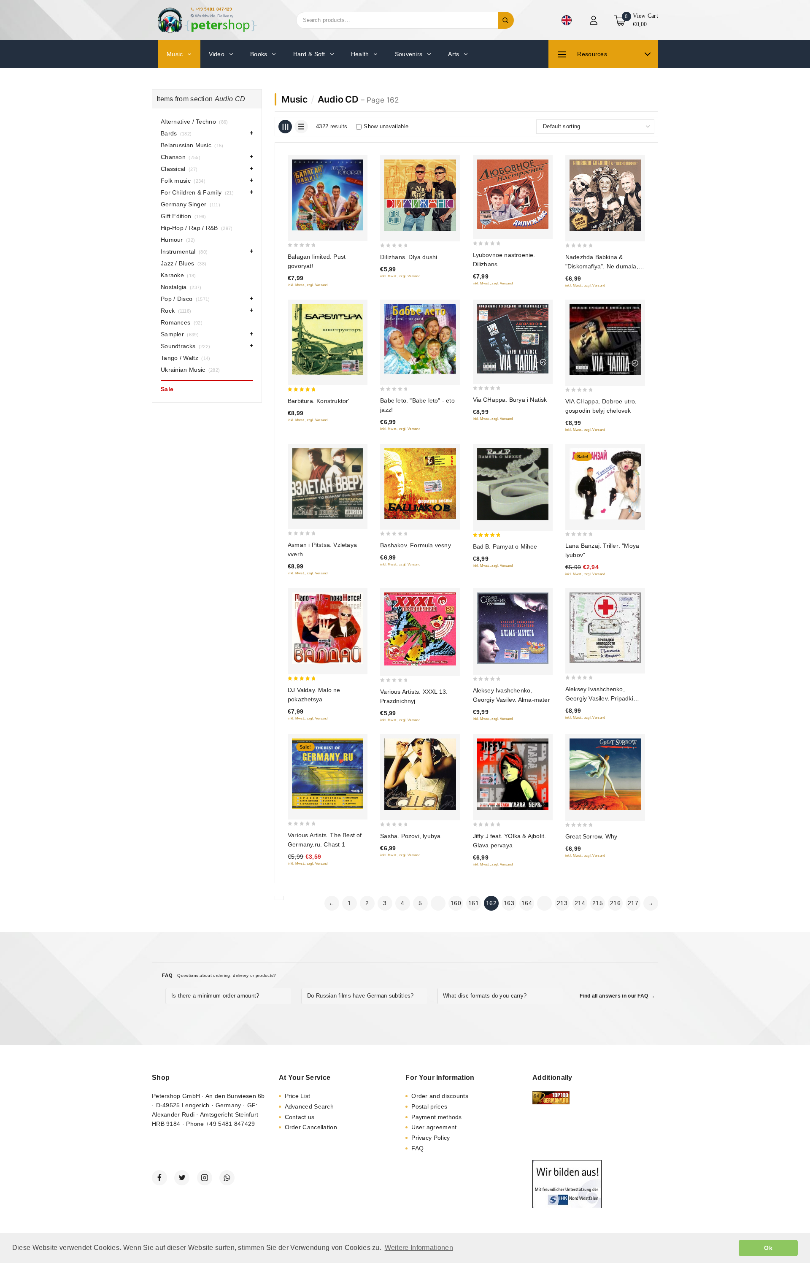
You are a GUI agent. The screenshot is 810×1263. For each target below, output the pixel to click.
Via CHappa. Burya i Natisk (510, 399)
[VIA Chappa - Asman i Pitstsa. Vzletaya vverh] (327, 483)
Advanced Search (309, 1106)
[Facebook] (159, 1177)
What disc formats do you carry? (484, 996)
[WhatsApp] (227, 1177)
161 (473, 903)
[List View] (301, 126)
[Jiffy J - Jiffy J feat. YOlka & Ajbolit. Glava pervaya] (512, 774)
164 (526, 903)
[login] (595, 20)
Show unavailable (386, 126)
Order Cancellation (311, 1127)
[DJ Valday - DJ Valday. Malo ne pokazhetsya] (327, 628)
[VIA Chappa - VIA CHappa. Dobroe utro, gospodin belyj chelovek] (605, 339)
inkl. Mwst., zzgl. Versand (308, 285)
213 (562, 903)
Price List (297, 1096)
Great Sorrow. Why (591, 836)
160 (456, 903)
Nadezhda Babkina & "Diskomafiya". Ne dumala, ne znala (601, 266)
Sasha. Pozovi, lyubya (410, 836)
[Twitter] (181, 1177)
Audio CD (338, 99)
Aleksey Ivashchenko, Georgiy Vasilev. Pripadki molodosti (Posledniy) (599, 698)
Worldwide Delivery (214, 16)
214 (580, 903)
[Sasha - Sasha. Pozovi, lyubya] (420, 774)
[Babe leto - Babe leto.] (420, 339)
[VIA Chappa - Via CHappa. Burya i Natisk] (512, 339)
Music (294, 99)
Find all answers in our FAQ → (617, 996)
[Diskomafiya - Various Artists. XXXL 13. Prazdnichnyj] (420, 628)
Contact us (300, 1117)
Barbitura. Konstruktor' (319, 401)
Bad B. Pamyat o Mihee (505, 546)
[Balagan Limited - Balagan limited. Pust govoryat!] (327, 195)
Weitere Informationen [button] (419, 1247)
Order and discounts (439, 1096)
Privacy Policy (430, 1137)
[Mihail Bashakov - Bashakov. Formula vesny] (420, 483)
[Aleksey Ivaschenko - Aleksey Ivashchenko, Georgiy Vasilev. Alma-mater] (512, 628)
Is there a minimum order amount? (215, 996)
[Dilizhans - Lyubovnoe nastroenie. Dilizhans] (512, 194)
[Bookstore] (207, 20)
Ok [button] (768, 1247)
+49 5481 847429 (213, 9)
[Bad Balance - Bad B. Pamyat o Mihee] (512, 484)
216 (615, 903)
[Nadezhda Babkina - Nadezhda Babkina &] (605, 195)
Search (506, 20)
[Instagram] (204, 1177)
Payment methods (436, 1117)
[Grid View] (285, 126)
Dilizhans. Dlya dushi (408, 257)
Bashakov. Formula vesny (415, 545)
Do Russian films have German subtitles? (360, 996)
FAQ (417, 1148)
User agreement (433, 1127)
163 (509, 903)
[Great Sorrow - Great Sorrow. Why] (605, 774)
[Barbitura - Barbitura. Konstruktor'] (327, 339)
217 (633, 903)
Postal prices (429, 1106)
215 (597, 903)
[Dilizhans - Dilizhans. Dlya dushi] (420, 195)
